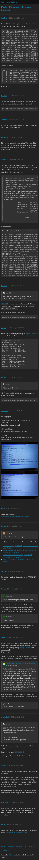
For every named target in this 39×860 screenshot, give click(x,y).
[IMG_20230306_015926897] (19, 485)
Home (3, 846)
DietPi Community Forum (9, 2)
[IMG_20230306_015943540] (19, 456)
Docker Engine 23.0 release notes (16, 833)
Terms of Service (29, 846)
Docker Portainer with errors (16, 6)
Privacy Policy (5, 850)
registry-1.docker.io (32, 333)
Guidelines (19, 846)
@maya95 (5, 304)
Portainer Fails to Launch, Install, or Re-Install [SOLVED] (21, 663)
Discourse (12, 855)
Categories (10, 846)
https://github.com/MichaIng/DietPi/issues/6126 (16, 516)
